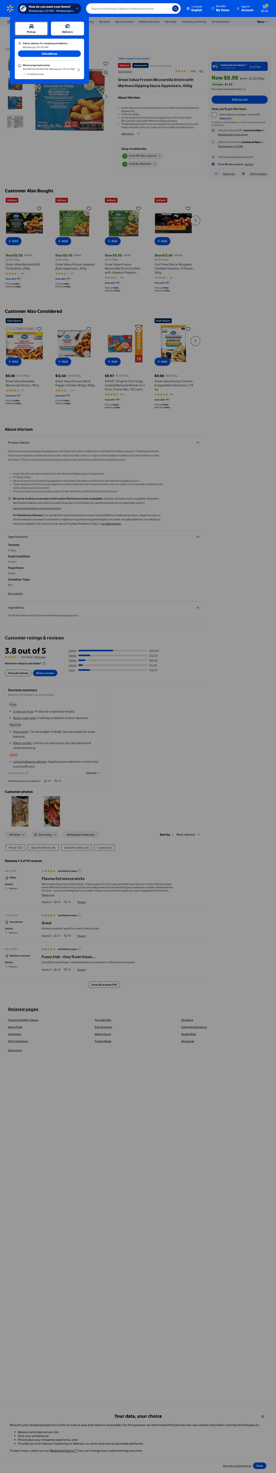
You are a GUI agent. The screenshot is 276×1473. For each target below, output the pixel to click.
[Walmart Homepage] (10, 8)
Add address (49, 53)
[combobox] (133, 8)
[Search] (175, 8)
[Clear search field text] (166, 8)
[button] (221, 8)
